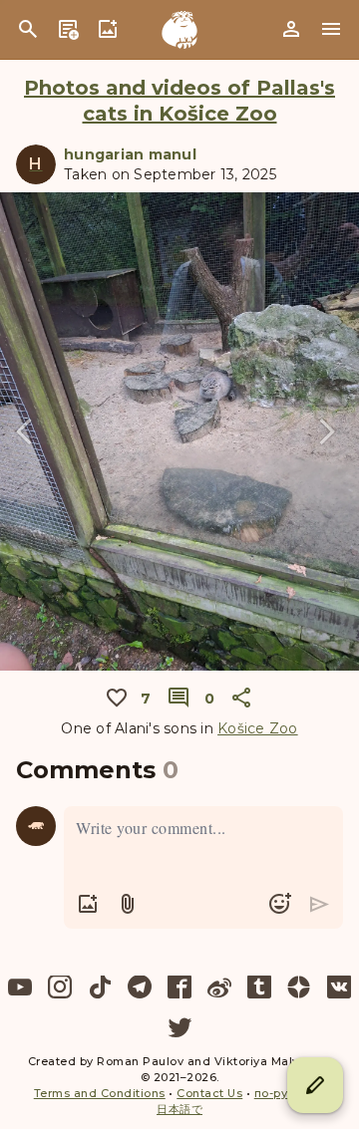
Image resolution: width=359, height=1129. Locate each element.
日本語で (179, 1109)
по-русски (286, 1093)
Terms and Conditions (100, 1093)
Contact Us (209, 1093)
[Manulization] (179, 30)
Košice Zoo (257, 728)
